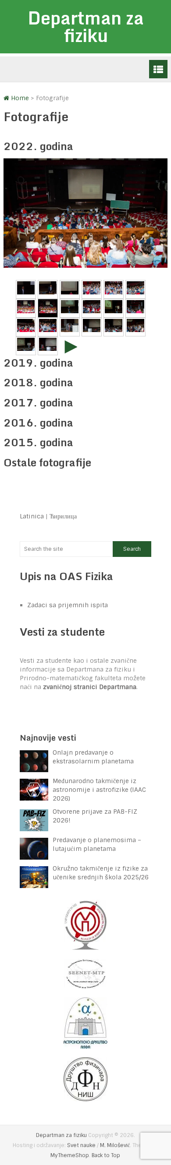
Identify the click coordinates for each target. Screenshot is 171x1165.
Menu (158, 69)
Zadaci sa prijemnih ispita (67, 605)
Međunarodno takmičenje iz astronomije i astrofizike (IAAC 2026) (99, 789)
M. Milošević (115, 1145)
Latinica (32, 516)
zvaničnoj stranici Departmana (89, 687)
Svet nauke (81, 1145)
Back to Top (106, 1155)
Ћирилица (63, 516)
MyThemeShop (69, 1155)
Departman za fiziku (86, 26)
